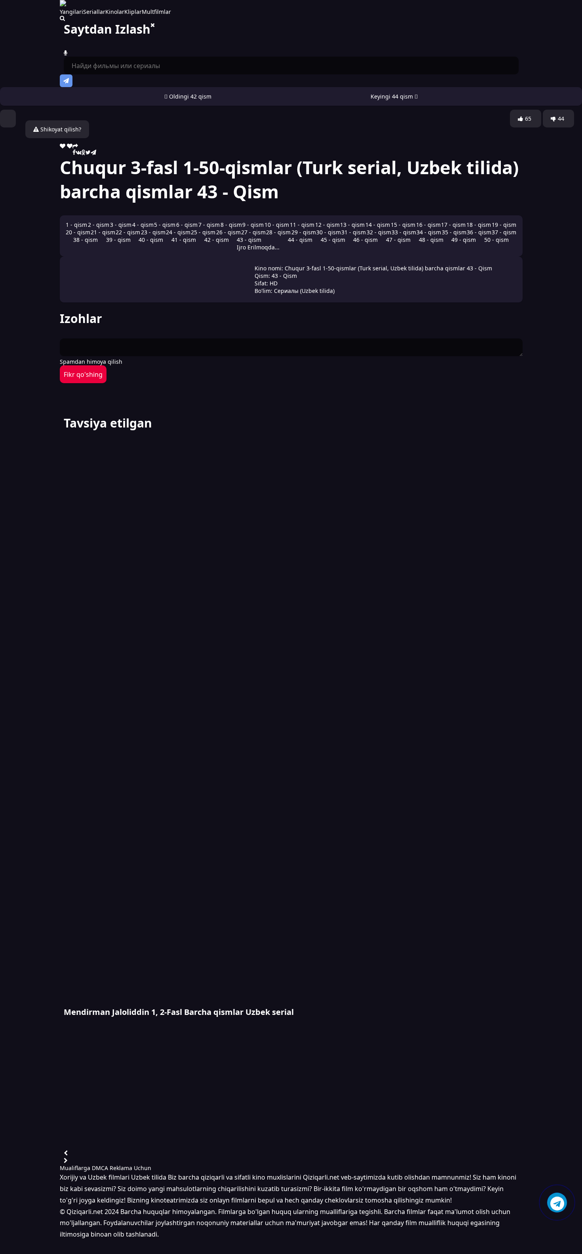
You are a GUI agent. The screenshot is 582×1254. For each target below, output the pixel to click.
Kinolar (114, 11)
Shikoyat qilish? (60, 129)
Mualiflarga (75, 1168)
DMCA (100, 1168)
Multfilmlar (156, 11)
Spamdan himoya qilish (91, 361)
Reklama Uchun (130, 1168)
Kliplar (133, 11)
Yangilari (71, 11)
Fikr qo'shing (83, 374)
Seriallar (94, 11)
